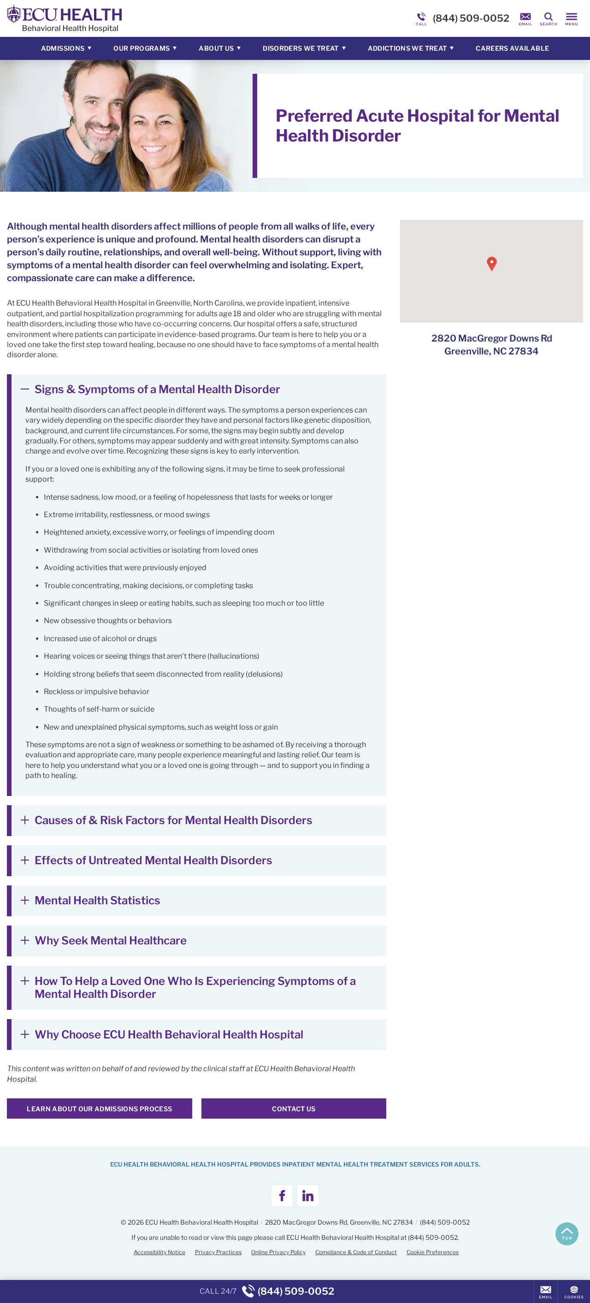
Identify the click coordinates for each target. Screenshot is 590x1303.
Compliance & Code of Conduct (356, 1252)
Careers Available (512, 48)
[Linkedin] (308, 1195)
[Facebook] (282, 1195)
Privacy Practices (218, 1252)
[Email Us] (525, 18)
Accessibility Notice (159, 1252)
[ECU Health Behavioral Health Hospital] (145, 18)
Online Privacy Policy (278, 1252)
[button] (491, 264)
